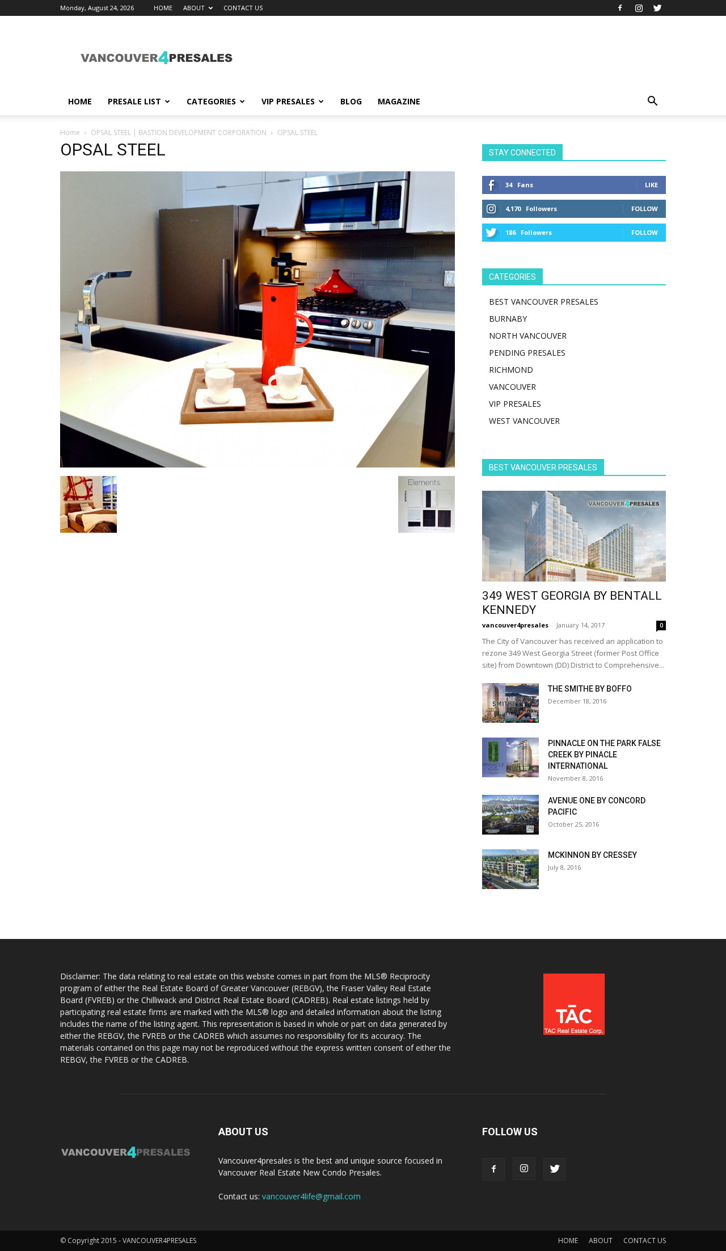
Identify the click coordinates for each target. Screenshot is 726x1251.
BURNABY (508, 318)
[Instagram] (638, 8)
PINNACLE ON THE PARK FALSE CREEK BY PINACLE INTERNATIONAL (604, 754)
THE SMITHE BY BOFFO (590, 688)
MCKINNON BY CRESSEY (592, 855)
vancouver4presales (515, 625)
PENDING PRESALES (527, 352)
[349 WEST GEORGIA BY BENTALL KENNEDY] (574, 536)
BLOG (351, 101)
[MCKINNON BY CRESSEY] (510, 869)
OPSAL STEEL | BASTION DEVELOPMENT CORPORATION (179, 132)
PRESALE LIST (134, 101)
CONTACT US (243, 7)
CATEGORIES (211, 101)
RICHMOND (511, 369)
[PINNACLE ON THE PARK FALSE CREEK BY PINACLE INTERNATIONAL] (510, 757)
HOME (163, 7)
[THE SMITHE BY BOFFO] (510, 703)
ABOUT (194, 7)
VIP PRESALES (288, 101)
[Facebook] (619, 8)
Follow (644, 208)
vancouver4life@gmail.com (311, 1196)
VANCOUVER (512, 386)
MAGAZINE (399, 101)
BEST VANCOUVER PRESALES (543, 301)
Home (70, 132)
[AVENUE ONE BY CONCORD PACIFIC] (510, 815)
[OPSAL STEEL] (257, 464)
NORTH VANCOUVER (528, 335)
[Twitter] (657, 8)
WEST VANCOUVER (524, 420)
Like (651, 184)
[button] (652, 102)
